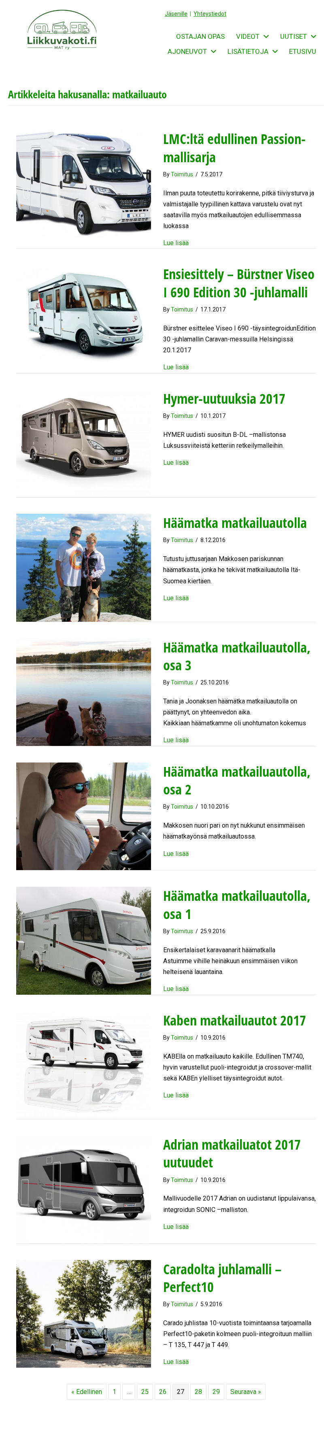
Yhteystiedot (210, 14)
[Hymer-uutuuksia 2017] (83, 443)
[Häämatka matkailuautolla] (83, 567)
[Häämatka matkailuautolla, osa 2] (83, 816)
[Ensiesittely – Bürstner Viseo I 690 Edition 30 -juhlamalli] (83, 318)
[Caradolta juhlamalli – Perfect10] (83, 1313)
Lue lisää (176, 243)
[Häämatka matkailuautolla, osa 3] (83, 691)
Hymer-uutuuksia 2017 (224, 398)
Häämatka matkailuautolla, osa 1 (237, 904)
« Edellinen (86, 1392)
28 (198, 1392)
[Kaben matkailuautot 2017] (83, 1064)
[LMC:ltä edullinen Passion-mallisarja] (83, 183)
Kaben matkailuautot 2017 (234, 1020)
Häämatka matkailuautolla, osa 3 (237, 656)
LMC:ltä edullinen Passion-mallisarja (234, 147)
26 (162, 1392)
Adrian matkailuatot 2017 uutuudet (232, 1153)
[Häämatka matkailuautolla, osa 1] (83, 940)
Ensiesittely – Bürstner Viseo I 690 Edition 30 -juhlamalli (239, 283)
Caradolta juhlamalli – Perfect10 (222, 1278)
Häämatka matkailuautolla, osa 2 (237, 780)
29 (216, 1392)
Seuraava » (245, 1392)
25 (145, 1392)
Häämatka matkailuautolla (235, 522)
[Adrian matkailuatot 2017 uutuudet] (83, 1189)
